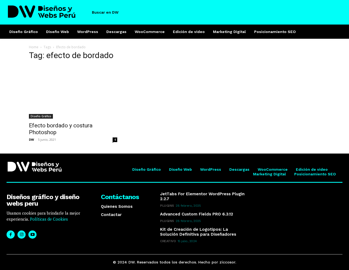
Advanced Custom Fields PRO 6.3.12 (196, 214)
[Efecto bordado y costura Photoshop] (73, 92)
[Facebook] (11, 234)
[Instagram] (21, 234)
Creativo (168, 241)
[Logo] (47, 11)
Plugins (167, 206)
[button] (110, 12)
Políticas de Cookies (48, 219)
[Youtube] (32, 234)
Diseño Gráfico (41, 116)
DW (31, 139)
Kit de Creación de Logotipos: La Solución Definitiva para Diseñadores (198, 232)
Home (33, 47)
